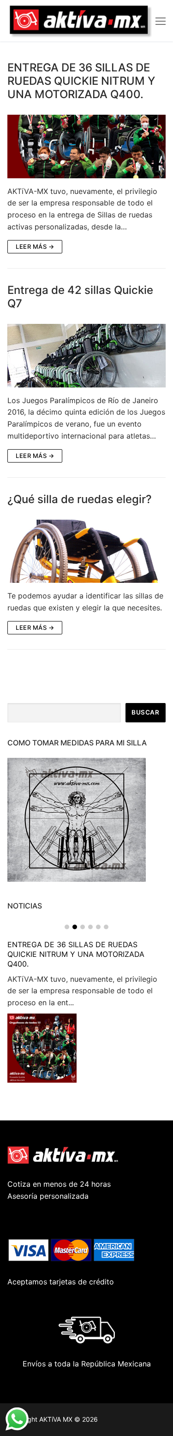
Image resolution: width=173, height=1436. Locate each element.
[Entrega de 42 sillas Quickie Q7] (86, 355)
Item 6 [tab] (106, 927)
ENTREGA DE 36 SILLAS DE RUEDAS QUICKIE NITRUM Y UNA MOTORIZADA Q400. (81, 81)
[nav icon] (160, 20)
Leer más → (35, 246)
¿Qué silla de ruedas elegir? (79, 499)
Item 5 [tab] (98, 927)
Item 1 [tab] (67, 927)
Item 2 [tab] (74, 927)
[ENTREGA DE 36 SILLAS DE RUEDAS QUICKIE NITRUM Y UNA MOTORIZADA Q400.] (86, 146)
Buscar (145, 712)
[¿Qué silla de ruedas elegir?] (86, 551)
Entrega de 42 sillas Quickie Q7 (80, 296)
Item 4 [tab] (90, 927)
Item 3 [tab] (82, 927)
